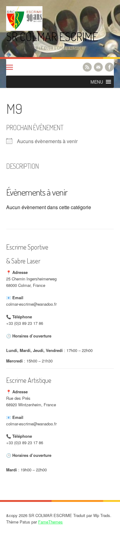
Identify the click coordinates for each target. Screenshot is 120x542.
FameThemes (50, 522)
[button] (96, 82)
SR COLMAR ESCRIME (52, 36)
